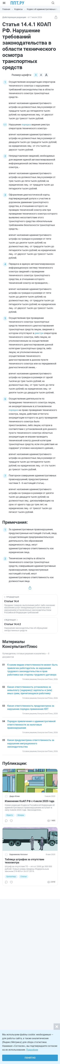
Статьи (24, 877)
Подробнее (32, 1049)
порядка (26, 124)
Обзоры (20, 815)
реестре (39, 333)
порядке (13, 410)
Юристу (10, 815)
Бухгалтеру (11, 877)
